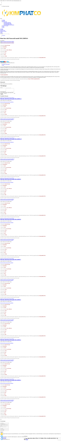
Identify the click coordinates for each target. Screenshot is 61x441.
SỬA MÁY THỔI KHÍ (7, 22)
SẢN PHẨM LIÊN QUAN (10, 62)
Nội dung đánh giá (3, 91)
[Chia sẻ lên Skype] (7, 61)
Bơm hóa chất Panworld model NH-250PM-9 (10, 179)
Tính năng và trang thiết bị (6, 64)
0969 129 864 (4, 438)
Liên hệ (3, 27)
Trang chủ (3, 35)
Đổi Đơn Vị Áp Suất (5, 25)
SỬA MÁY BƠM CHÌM (7, 23)
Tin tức (3, 26)
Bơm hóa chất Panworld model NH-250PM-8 (10, 219)
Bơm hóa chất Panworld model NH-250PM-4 (10, 340)
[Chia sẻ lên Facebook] (0, 61)
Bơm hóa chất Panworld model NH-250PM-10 (10, 139)
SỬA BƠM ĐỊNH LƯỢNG (8, 24)
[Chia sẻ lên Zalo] (8, 61)
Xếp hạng (1, 93)
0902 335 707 (4, 437)
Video (3, 65)
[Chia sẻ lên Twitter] (2, 61)
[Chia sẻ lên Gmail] (6, 61)
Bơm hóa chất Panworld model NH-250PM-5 (10, 299)
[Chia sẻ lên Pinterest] (4, 61)
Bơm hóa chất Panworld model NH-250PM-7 (10, 259)
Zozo (27, 439)
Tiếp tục (2, 94)
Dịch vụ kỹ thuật (4, 21)
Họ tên (1, 87)
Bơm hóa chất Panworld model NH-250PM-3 (10, 380)
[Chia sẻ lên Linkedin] (3, 61)
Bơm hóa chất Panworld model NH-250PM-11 (10, 98)
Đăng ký (2, 432)
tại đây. (19, 80)
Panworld (1, 66)
